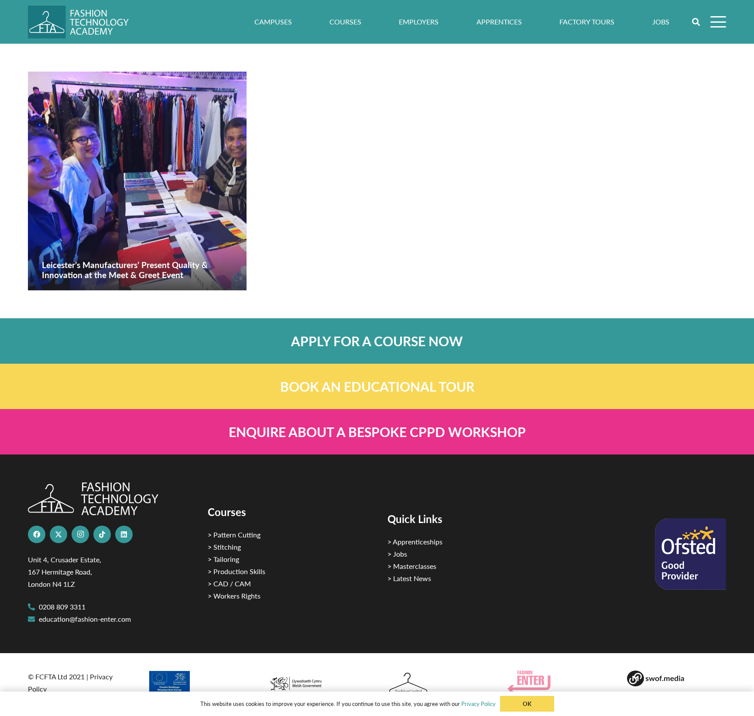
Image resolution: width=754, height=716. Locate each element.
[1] (317, 681)
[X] (58, 534)
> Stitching (224, 547)
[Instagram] (80, 534)
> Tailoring (223, 559)
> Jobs (397, 554)
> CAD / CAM (229, 583)
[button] (696, 22)
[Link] (377, 341)
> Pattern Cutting (234, 535)
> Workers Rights (234, 596)
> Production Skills (236, 571)
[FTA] (84, 22)
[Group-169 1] (676, 678)
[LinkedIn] (124, 534)
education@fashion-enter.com (85, 619)
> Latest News (409, 578)
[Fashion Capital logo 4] (437, 683)
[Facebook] (36, 534)
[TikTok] (102, 534)
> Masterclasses (411, 566)
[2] (197, 685)
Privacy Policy (478, 703)
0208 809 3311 (62, 607)
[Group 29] (557, 682)
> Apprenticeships (414, 542)
